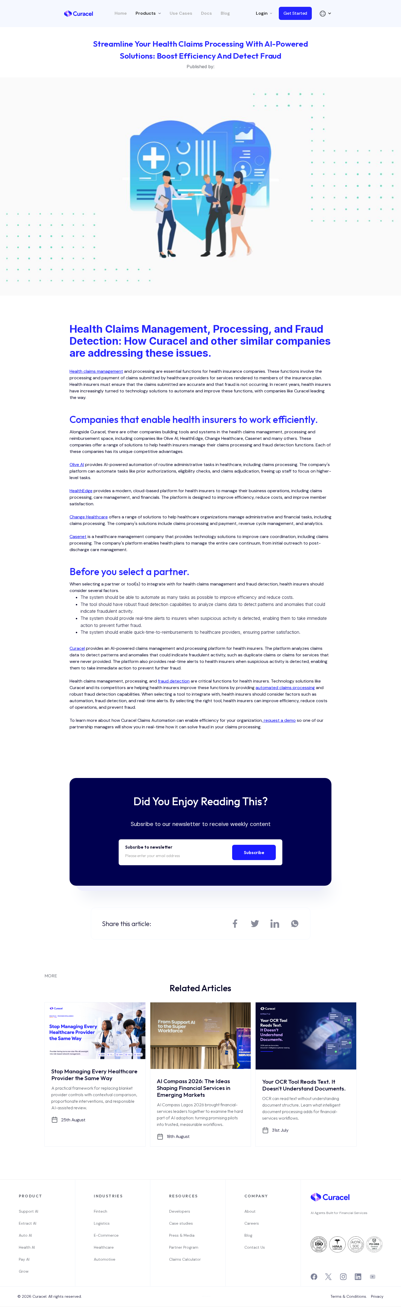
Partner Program (183, 1247)
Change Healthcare (89, 517)
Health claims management (96, 371)
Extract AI (27, 1223)
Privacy (377, 1296)
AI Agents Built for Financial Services (339, 1213)
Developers (179, 1211)
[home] (78, 13)
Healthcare (104, 1247)
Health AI (27, 1247)
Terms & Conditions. (349, 1296)
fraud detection (174, 681)
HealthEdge (81, 491)
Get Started (295, 13)
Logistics (102, 1223)
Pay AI (24, 1259)
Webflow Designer (209, 1296)
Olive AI (77, 464)
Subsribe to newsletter (148, 847)
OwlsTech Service (202, 1306)
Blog (225, 13)
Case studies (181, 1223)
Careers (251, 1223)
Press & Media (181, 1235)
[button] (148, 13)
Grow (23, 1271)
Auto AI (25, 1235)
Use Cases (181, 13)
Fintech (100, 1211)
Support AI (28, 1211)
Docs (206, 13)
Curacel (77, 648)
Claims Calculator (185, 1259)
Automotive (104, 1259)
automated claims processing (285, 687)
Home (121, 13)
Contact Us (254, 1247)
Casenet (78, 536)
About (250, 1211)
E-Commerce (106, 1235)
